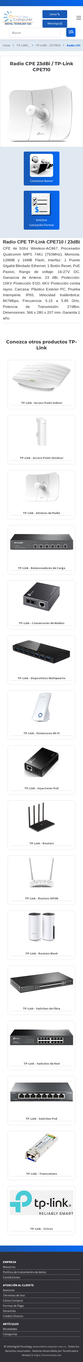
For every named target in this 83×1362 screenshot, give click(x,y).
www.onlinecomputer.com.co (49, 1346)
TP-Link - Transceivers (41, 1174)
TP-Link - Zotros (41, 1229)
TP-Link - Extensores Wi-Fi (41, 733)
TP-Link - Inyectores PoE (41, 788)
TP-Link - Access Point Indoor (41, 403)
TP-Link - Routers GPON (41, 898)
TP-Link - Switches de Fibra (41, 1008)
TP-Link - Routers (41, 843)
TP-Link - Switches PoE (41, 1118)
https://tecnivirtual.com (47, 1355)
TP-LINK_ (22, 45)
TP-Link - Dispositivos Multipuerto (41, 678)
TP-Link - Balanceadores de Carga (41, 568)
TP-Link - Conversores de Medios (41, 623)
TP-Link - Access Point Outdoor (41, 458)
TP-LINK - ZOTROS (48, 45)
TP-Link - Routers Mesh (41, 953)
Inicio (6, 45)
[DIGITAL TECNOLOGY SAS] (18, 18)
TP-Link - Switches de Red (41, 1063)
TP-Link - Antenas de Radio (41, 513)
